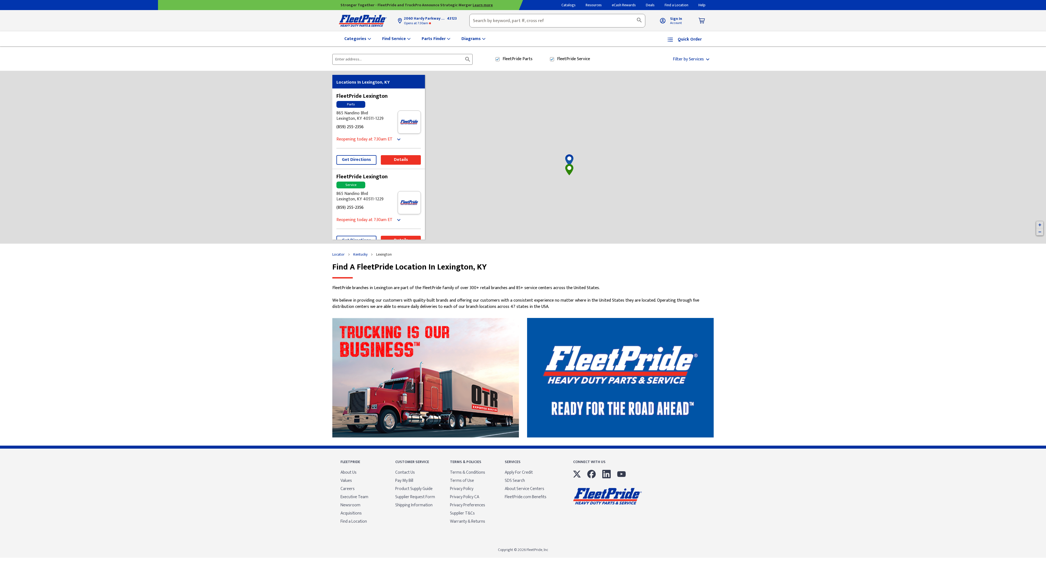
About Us (348, 472)
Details (401, 159)
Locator (338, 254)
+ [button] (1039, 225)
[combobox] (557, 20)
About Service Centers (524, 488)
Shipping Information (414, 505)
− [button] (1039, 232)
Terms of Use (462, 480)
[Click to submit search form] (467, 59)
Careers (347, 488)
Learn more (483, 5)
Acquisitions (351, 513)
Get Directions (356, 159)
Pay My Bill (404, 480)
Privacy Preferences (467, 505)
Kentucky (360, 254)
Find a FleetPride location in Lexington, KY (409, 267)
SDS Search (515, 480)
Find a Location (353, 521)
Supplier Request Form (415, 497)
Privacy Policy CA (464, 497)
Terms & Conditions (467, 472)
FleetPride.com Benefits (525, 497)
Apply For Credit (519, 472)
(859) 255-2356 (350, 127)
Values (346, 480)
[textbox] (557, 20)
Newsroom (350, 505)
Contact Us (405, 472)
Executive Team (354, 497)
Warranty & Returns (467, 521)
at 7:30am (416, 23)
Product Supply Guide (414, 488)
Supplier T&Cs (462, 513)
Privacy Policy (461, 488)
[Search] (639, 20)
